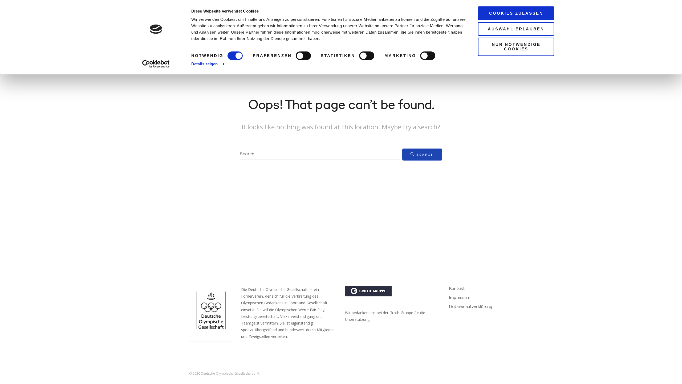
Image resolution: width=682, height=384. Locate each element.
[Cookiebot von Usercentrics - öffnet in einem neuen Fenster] (156, 64)
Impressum (459, 298)
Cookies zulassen (516, 13)
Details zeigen (204, 64)
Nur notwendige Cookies (516, 46)
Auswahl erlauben (516, 29)
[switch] (303, 55)
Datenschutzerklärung (470, 307)
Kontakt (457, 289)
